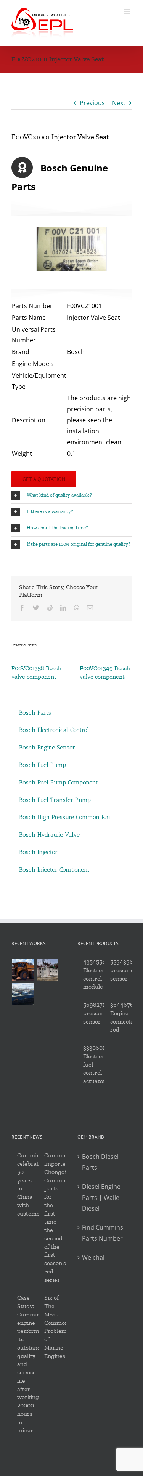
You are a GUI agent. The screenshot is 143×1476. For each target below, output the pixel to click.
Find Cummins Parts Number (102, 1233)
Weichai (93, 1257)
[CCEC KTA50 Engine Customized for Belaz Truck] (22, 970)
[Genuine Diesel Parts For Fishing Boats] (22, 994)
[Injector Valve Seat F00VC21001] (71, 249)
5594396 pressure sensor (122, 970)
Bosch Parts (35, 712)
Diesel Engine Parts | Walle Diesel (101, 1197)
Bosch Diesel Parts (100, 1162)
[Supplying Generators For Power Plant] (47, 970)
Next (118, 103)
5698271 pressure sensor (95, 1013)
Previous (92, 103)
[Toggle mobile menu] (128, 12)
